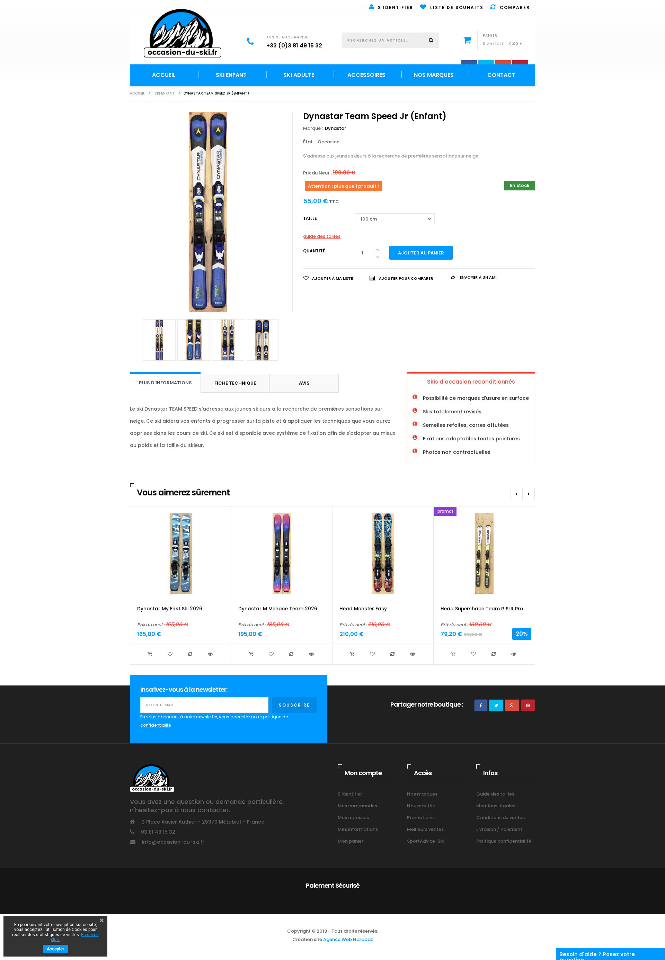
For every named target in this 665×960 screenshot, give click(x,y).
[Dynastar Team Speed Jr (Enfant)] (159, 340)
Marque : (313, 128)
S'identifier (393, 7)
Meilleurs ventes (425, 829)
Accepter (55, 948)
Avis (304, 383)
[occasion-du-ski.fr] (182, 33)
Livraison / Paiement (499, 829)
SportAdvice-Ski (425, 841)
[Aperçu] (211, 654)
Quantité (314, 251)
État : (309, 141)
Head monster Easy (363, 608)
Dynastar (336, 128)
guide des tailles (321, 236)
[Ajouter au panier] (151, 654)
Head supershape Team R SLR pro (482, 608)
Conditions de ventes (500, 817)
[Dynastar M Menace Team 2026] (282, 553)
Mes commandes (357, 805)
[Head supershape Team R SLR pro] (484, 553)
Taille (310, 218)
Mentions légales (495, 805)
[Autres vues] (133, 343)
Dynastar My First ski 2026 (169, 608)
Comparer (513, 7)
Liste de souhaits (455, 7)
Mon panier (350, 841)
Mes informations (358, 829)
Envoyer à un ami (477, 277)
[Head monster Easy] (383, 553)
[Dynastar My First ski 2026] (181, 553)
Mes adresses (353, 817)
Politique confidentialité (503, 841)
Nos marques (422, 794)
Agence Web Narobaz (348, 939)
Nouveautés (421, 805)
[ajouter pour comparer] (191, 654)
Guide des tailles (495, 794)
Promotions (420, 817)
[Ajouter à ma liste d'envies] (171, 654)
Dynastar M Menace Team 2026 (277, 608)
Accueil (137, 93)
